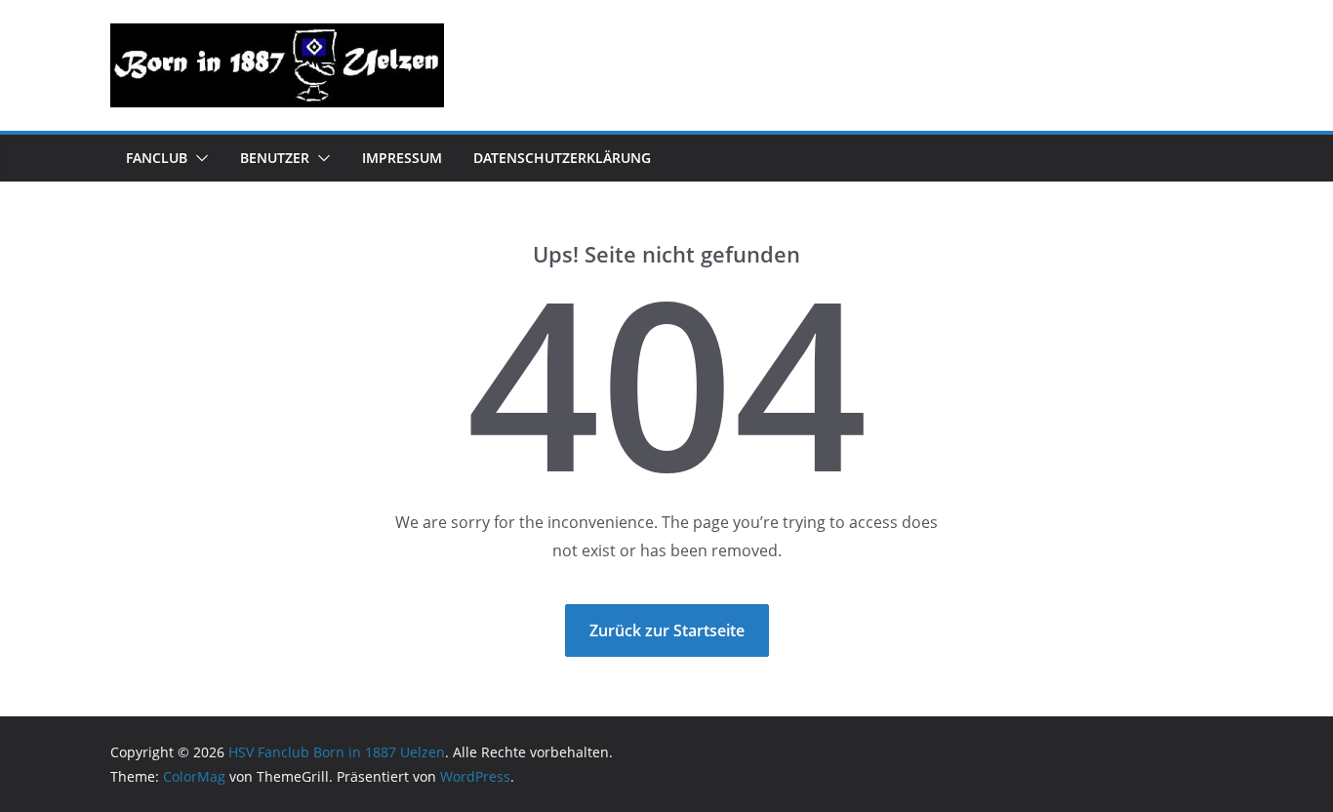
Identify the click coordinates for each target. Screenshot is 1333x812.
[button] (198, 158)
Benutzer (274, 157)
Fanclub (156, 157)
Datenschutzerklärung (562, 157)
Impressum (402, 157)
